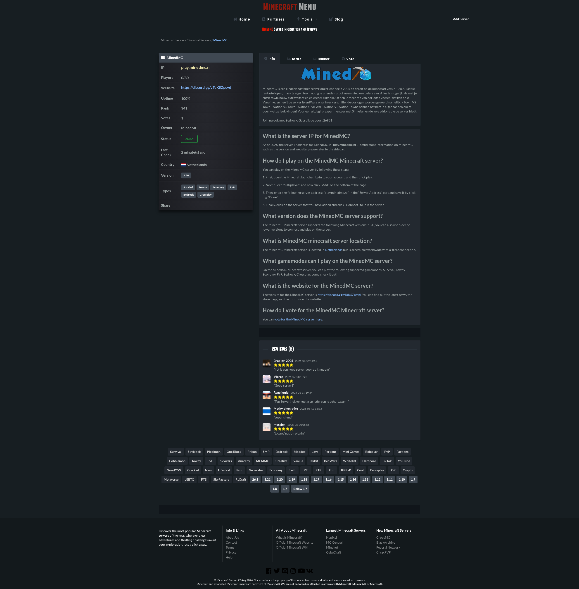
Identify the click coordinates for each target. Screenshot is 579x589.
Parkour (330, 451)
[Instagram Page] (294, 571)
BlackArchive (385, 542)
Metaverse (171, 479)
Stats (296, 59)
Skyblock (194, 451)
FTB (318, 470)
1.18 (304, 479)
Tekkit (313, 461)
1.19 (292, 479)
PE (306, 470)
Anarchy (244, 461)
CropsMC (383, 537)
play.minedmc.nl (196, 67)
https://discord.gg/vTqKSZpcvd (206, 87)
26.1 (255, 479)
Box (239, 470)
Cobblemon (177, 461)
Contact (231, 542)
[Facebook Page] (269, 571)
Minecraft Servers (173, 40)
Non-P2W (174, 470)
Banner (324, 59)
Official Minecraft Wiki (292, 547)
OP (393, 470)
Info (272, 58)
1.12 (377, 479)
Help (229, 557)
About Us (232, 537)
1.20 (186, 175)
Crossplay (205, 194)
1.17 (316, 479)
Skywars (226, 461)
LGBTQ (189, 479)
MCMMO (262, 461)
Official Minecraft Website (294, 542)
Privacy (231, 552)
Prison (252, 451)
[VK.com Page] (310, 571)
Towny (203, 187)
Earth (292, 470)
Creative (281, 461)
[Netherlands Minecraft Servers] (183, 164)
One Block (234, 451)
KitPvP (346, 470)
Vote (350, 59)
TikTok (387, 461)
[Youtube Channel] (302, 571)
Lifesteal (224, 470)
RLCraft (240, 479)
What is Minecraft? (289, 537)
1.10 (402, 479)
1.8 (275, 489)
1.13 (365, 479)
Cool (360, 470)
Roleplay (371, 451)
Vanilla (298, 461)
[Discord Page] (285, 571)
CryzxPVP (383, 552)
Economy (218, 187)
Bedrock (188, 194)
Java (315, 451)
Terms (230, 547)
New (208, 470)
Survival (188, 187)
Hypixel (331, 537)
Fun (331, 470)
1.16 (328, 479)
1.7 (285, 489)
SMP (266, 451)
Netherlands (333, 250)
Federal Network (388, 547)
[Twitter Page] (277, 571)
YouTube (404, 461)
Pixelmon (214, 451)
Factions (402, 451)
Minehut (332, 547)
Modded (300, 451)
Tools (307, 19)
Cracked (193, 470)
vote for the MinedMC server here (298, 319)
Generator (256, 470)
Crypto (408, 470)
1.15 (341, 479)
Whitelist (349, 461)
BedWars (330, 461)
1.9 (413, 479)
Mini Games (350, 451)
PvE (210, 461)
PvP (232, 187)
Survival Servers (199, 40)
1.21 (267, 479)
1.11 (390, 479)
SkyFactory (221, 479)
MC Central (334, 542)
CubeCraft (333, 552)
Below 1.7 (300, 489)
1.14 (353, 479)
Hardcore (369, 461)
